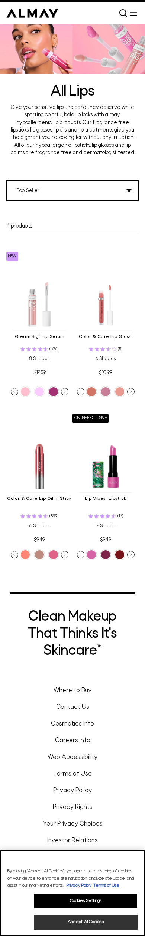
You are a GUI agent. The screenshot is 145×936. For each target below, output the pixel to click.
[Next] (64, 391)
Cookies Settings (86, 901)
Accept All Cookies (86, 922)
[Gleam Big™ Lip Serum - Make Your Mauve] (53, 391)
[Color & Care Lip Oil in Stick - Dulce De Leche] (53, 555)
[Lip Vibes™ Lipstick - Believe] (105, 555)
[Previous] (14, 391)
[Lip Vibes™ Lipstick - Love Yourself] (120, 555)
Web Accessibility (72, 757)
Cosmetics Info (72, 724)
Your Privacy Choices (73, 824)
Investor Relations (72, 840)
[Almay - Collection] (32, 13)
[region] (72, 893)
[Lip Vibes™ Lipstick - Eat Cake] (91, 555)
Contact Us (72, 707)
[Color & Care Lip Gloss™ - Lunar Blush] (105, 391)
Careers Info (72, 740)
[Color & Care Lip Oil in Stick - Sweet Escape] (39, 555)
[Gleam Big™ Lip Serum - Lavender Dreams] (39, 391)
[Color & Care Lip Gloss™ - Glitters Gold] (91, 391)
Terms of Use (72, 774)
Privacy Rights (73, 807)
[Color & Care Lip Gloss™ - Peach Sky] (120, 391)
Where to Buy (72, 690)
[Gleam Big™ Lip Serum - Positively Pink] (25, 391)
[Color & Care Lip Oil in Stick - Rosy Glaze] (25, 555)
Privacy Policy (72, 790)
